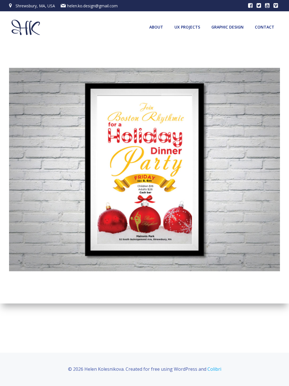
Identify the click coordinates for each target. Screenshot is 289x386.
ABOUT (156, 27)
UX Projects (187, 27)
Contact (264, 27)
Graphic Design (227, 27)
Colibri (214, 369)
